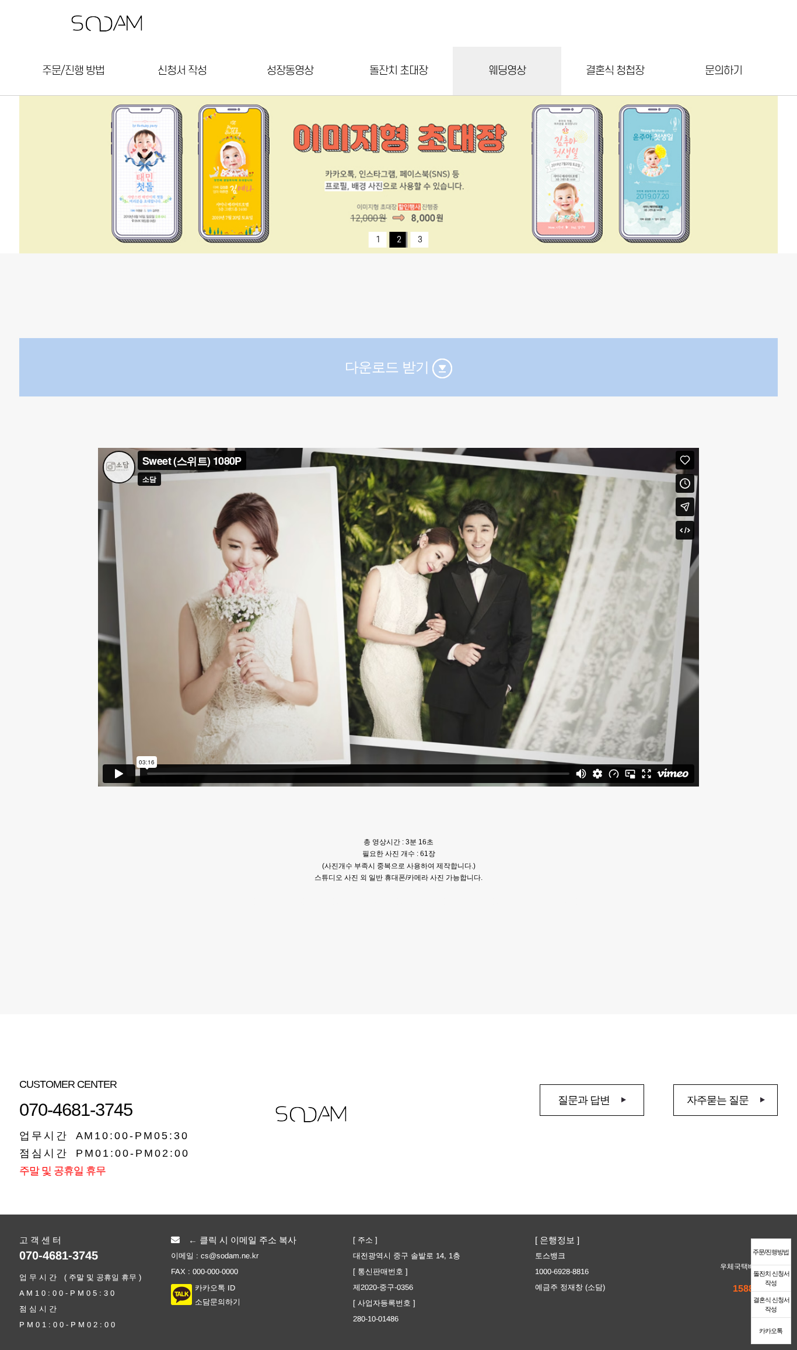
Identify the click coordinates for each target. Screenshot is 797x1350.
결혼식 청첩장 (615, 71)
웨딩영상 (507, 71)
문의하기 (723, 71)
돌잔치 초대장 (398, 71)
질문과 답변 (584, 1100)
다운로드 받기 (388, 367)
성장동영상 (290, 71)
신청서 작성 (182, 71)
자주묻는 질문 (718, 1100)
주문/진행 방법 (73, 71)
